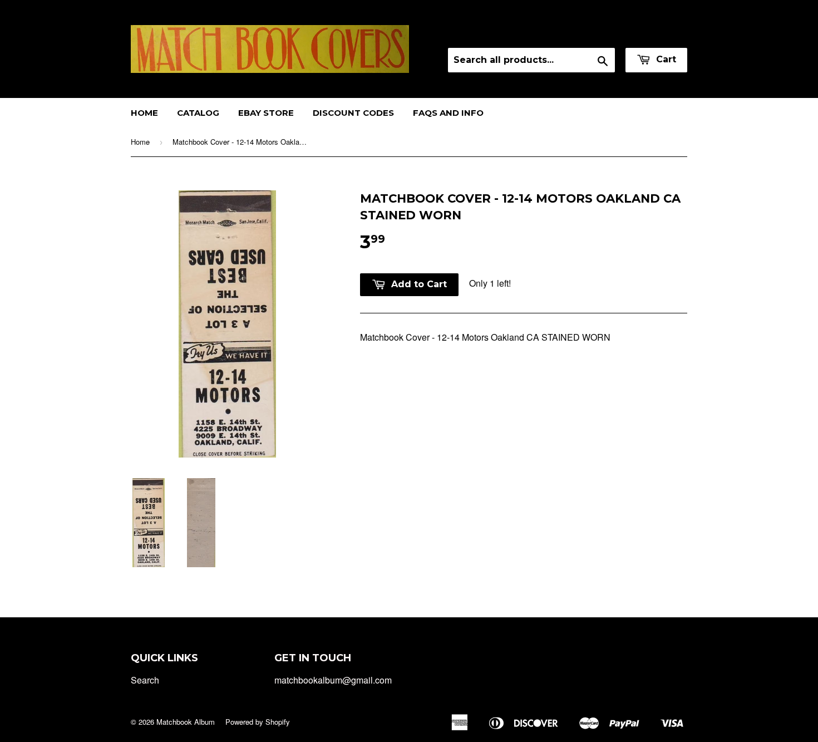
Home (144, 112)
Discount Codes (353, 112)
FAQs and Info (448, 112)
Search (145, 680)
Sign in (589, 33)
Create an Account (653, 33)
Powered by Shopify (257, 721)
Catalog (198, 112)
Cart (664, 59)
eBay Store (266, 112)
